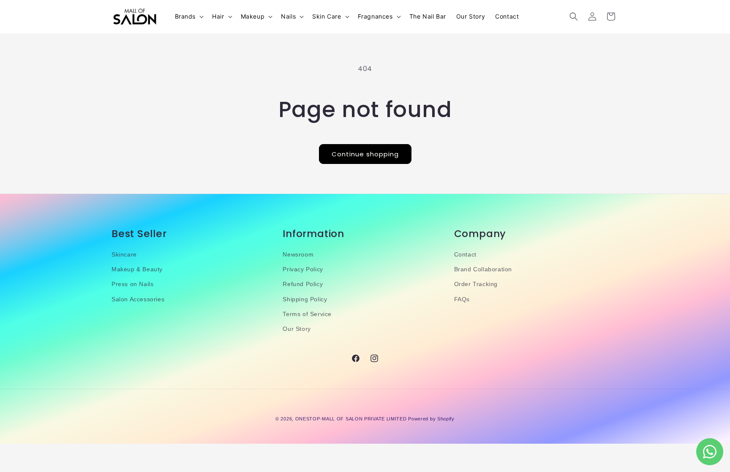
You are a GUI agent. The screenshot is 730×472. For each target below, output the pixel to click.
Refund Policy (303, 284)
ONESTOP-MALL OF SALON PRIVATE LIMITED (351, 418)
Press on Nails (132, 284)
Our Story (297, 328)
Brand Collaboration (483, 269)
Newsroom (298, 254)
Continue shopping (365, 154)
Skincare (124, 254)
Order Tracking (476, 284)
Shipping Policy (305, 299)
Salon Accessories (138, 299)
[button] (188, 16)
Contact (465, 254)
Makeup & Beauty (137, 269)
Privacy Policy (303, 269)
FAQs (462, 299)
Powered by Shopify (431, 418)
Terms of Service (307, 314)
